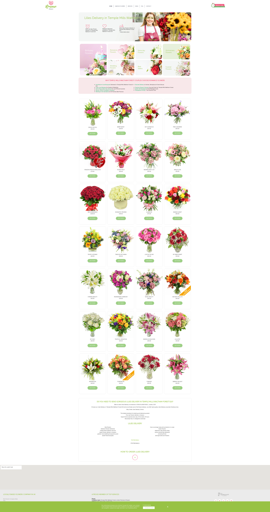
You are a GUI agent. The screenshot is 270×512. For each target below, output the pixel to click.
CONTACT (148, 6)
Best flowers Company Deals (10, 499)
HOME (110, 6)
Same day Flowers (120, 6)
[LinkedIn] (227, 500)
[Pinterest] (231, 500)
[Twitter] (219, 500)
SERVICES (130, 6)
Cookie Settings (147, 505)
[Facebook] (215, 500)
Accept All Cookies (149, 507)
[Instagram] (223, 500)
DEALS (136, 6)
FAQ (142, 6)
